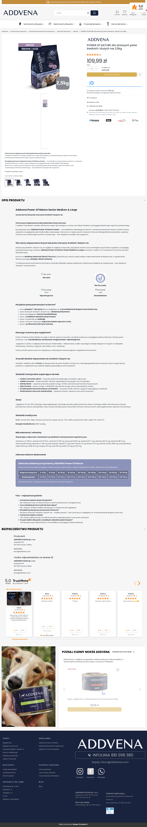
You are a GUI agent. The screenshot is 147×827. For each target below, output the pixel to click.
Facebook (7, 789)
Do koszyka (94, 709)
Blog (40, 786)
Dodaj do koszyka (111, 74)
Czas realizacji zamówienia (49, 776)
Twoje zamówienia (10, 769)
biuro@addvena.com (22, 551)
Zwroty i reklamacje (10, 752)
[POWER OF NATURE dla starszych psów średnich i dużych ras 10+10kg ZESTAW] (36, 182)
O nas (5, 796)
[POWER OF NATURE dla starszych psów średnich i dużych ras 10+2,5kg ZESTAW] (45, 182)
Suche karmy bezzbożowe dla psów (42, 31)
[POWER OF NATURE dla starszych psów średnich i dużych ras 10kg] (27, 182)
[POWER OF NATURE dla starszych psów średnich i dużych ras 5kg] (18, 182)
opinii (25, 583)
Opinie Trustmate (9, 759)
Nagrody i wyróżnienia (11, 799)
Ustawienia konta (9, 773)
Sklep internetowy (73, 824)
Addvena (5, 31)
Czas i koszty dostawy (47, 773)
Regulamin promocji (10, 746)
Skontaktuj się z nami (11, 786)
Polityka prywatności (10, 756)
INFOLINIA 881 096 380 (113, 755)
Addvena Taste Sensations (49, 749)
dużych (75, 31)
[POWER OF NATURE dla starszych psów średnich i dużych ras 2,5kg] (9, 182)
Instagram (7, 793)
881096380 (18, 549)
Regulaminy (7, 743)
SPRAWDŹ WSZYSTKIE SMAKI (122, 652)
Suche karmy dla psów (19, 31)
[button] (94, 13)
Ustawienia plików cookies (12, 749)
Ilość (88, 65)
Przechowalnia (8, 776)
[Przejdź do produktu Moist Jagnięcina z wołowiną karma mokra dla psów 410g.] (94, 682)
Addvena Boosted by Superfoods (51, 746)
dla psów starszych (64, 31)
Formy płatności (45, 769)
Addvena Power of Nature (48, 743)
